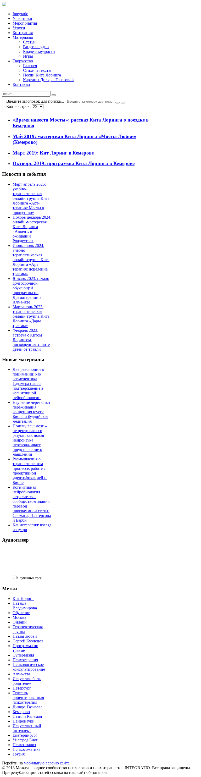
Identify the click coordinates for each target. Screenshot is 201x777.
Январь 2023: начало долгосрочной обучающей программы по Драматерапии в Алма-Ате (31, 290)
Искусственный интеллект (27, 728)
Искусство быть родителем (27, 681)
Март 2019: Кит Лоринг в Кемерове (53, 153)
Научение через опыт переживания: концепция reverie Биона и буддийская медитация (32, 411)
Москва (19, 617)
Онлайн (20, 622)
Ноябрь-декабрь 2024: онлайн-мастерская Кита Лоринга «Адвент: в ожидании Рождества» (32, 229)
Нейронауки (24, 721)
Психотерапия (25, 660)
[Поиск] (117, 102)
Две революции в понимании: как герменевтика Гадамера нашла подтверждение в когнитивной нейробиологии (28, 383)
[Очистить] (123, 102)
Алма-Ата (21, 674)
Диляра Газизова (27, 707)
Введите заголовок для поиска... (36, 101)
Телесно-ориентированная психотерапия (28, 697)
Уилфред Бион (25, 740)
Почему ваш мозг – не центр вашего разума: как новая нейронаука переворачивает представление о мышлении (30, 440)
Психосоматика (26, 749)
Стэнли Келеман (27, 716)
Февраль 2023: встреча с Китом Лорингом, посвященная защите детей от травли (31, 339)
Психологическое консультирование (29, 666)
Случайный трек (29, 578)
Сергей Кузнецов (28, 641)
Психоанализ (24, 744)
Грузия (19, 754)
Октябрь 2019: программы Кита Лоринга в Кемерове (74, 163)
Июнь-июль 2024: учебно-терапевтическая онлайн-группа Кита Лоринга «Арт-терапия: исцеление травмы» (31, 259)
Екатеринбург (25, 735)
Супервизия (23, 655)
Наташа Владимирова (25, 605)
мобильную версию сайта (47, 763)
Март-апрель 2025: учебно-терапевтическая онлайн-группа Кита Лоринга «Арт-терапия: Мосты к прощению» (31, 198)
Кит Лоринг (23, 598)
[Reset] (54, 95)
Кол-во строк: (19, 106)
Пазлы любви (25, 636)
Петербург (22, 688)
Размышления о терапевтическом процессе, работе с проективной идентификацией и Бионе (30, 471)
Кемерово (21, 711)
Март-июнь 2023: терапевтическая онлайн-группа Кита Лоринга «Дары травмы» (31, 316)
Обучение (21, 612)
